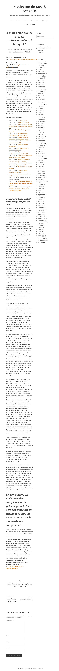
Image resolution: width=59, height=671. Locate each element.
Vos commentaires (29, 24)
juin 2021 (40, 69)
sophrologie (41, 52)
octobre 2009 (41, 242)
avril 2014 (40, 168)
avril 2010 (40, 231)
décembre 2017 (41, 101)
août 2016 (40, 125)
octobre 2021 (41, 62)
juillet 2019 (40, 78)
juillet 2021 (40, 67)
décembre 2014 (41, 155)
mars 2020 (40, 75)
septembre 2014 (42, 158)
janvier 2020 (41, 77)
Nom (7, 635)
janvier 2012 (41, 205)
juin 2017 (40, 110)
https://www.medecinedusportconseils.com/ (24, 59)
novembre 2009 (42, 240)
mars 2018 (40, 97)
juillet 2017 (40, 108)
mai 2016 (40, 131)
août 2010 (40, 224)
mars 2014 (40, 170)
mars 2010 (40, 233)
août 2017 (40, 106)
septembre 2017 (42, 104)
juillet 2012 (40, 197)
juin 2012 (40, 199)
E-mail (8, 642)
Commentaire (9, 620)
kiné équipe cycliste (13, 583)
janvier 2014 (41, 173)
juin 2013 (40, 186)
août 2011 (40, 211)
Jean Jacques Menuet (18, 51)
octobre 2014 (41, 157)
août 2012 (40, 196)
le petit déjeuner (22, 120)
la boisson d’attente (23, 122)
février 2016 (41, 136)
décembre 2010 (41, 216)
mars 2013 (40, 192)
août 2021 (40, 65)
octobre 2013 (41, 179)
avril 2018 (40, 95)
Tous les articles (35, 20)
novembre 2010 (41, 218)
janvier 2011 (41, 214)
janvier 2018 (41, 99)
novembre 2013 (41, 177)
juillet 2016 (40, 127)
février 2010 (41, 235)
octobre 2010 (41, 220)
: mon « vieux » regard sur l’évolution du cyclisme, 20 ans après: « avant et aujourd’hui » (20, 188)
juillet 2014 (40, 162)
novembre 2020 (42, 73)
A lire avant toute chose (22, 20)
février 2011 (41, 212)
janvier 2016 (41, 138)
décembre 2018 (41, 86)
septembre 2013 (42, 181)
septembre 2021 (42, 64)
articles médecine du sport (19, 49)
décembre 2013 (41, 175)
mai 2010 (40, 229)
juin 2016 (40, 129)
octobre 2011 (41, 207)
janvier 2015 (41, 153)
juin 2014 (40, 164)
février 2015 (41, 151)
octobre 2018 (41, 88)
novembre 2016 (41, 121)
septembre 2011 (42, 209)
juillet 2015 (40, 145)
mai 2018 (40, 93)
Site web (8, 648)
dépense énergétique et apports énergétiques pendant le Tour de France (20, 183)
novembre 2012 (41, 194)
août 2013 (40, 183)
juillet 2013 (40, 184)
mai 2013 (40, 188)
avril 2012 (40, 201)
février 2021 (41, 71)
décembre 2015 (41, 140)
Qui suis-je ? (45, 20)
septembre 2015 (42, 144)
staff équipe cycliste (21, 586)
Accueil (13, 20)
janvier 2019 (41, 84)
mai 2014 (40, 166)
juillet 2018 (40, 91)
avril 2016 (40, 132)
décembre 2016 (41, 119)
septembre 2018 (42, 90)
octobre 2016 (41, 123)
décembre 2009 (42, 238)
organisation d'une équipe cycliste (16, 584)
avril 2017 (40, 112)
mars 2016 (40, 134)
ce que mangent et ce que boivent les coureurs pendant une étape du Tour (20, 126)
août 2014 (40, 160)
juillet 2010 (40, 225)
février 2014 (41, 171)
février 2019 (41, 82)
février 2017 (41, 116)
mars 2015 (40, 149)
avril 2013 (40, 190)
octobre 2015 (41, 142)
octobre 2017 (41, 103)
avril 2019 (40, 80)
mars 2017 (40, 114)
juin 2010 (40, 227)
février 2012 (41, 203)
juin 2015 (40, 147)
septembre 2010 (42, 222)
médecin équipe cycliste (24, 583)
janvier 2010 (41, 237)
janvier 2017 (41, 117)
